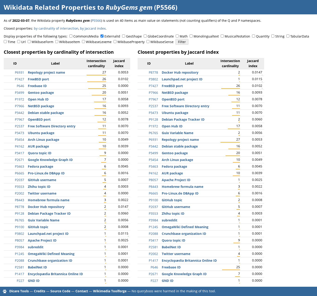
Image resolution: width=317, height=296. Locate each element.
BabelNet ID (37, 267)
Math (184, 36)
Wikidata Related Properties (50, 7)
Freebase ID (37, 86)
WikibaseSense (162, 42)
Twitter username (42, 193)
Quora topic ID (39, 153)
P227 (20, 280)
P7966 (19, 106)
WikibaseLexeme (99, 42)
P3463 (19, 166)
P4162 (19, 146)
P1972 (19, 99)
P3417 (19, 153)
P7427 (19, 79)
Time (11, 42)
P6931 (19, 72)
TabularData (299, 36)
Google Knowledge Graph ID (50, 159)
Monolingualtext (206, 36)
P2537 (19, 126)
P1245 (19, 254)
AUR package (38, 146)
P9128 (19, 213)
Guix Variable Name (43, 220)
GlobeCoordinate (161, 36)
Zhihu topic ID (39, 186)
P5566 (96, 20)
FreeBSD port (38, 79)
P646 (20, 86)
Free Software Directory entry (51, 126)
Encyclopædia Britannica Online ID (55, 274)
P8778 (19, 207)
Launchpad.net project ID (48, 233)
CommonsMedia (86, 36)
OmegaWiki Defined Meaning (51, 254)
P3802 (19, 233)
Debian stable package (46, 112)
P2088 (19, 260)
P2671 (19, 159)
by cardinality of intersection (56, 28)
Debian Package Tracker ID (49, 213)
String (280, 36)
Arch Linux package (43, 139)
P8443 (19, 200)
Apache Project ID (42, 240)
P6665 (19, 173)
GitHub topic (38, 227)
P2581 (19, 267)
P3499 (19, 92)
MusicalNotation (237, 36)
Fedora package (40, 166)
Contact (81, 291)
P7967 (19, 119)
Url (23, 42)
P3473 (19, 133)
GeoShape (134, 36)
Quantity (262, 36)
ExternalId (112, 36)
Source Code (60, 291)
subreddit (35, 247)
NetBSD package (41, 106)
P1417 (19, 274)
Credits (39, 291)
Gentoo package (41, 92)
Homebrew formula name (48, 200)
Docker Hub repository (46, 207)
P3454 (19, 139)
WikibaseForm (42, 42)
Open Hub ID (38, 99)
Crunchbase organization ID (50, 260)
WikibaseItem (69, 42)
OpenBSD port (39, 119)
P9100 (19, 227)
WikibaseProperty (131, 42)
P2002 (19, 193)
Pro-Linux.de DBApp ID (46, 173)
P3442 (19, 112)
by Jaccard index (93, 28)
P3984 (19, 247)
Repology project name (46, 72)
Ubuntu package (41, 133)
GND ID (33, 280)
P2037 (19, 180)
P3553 (19, 186)
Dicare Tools (19, 291)
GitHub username (42, 180)
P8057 (19, 240)
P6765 (19, 220)
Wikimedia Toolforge (109, 291)
